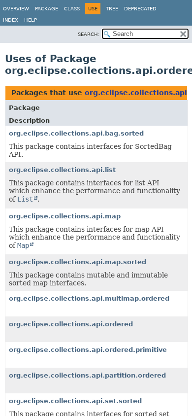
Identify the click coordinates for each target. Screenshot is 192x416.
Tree (112, 8)
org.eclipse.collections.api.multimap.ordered (89, 298)
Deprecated (140, 8)
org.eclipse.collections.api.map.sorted (77, 262)
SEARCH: (88, 34)
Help (30, 20)
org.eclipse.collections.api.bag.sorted (76, 133)
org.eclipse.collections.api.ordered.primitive (88, 349)
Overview (16, 8)
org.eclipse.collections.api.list (62, 169)
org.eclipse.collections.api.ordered (71, 324)
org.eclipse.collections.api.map (65, 216)
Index (10, 20)
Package (46, 8)
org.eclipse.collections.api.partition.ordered (87, 375)
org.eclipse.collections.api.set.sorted (75, 401)
